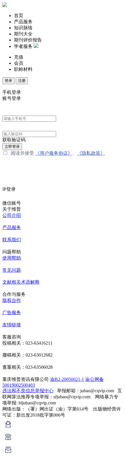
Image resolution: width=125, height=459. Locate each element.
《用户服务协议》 (53, 153)
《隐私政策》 (91, 153)
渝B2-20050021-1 (67, 379)
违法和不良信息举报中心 (27, 390)
